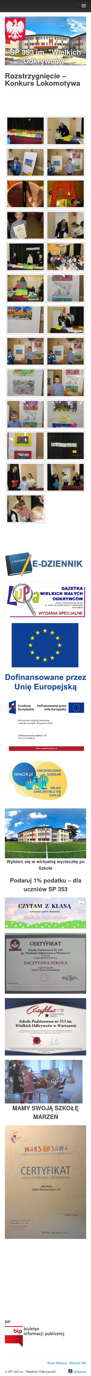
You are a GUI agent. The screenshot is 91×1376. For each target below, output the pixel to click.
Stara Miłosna (57, 1362)
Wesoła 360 (77, 1362)
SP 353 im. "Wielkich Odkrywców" (45, 56)
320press (79, 1371)
